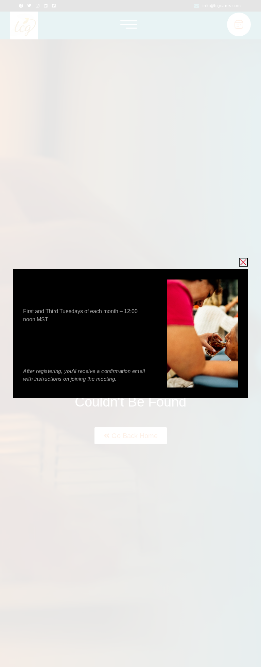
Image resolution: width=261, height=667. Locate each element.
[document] (130, 333)
